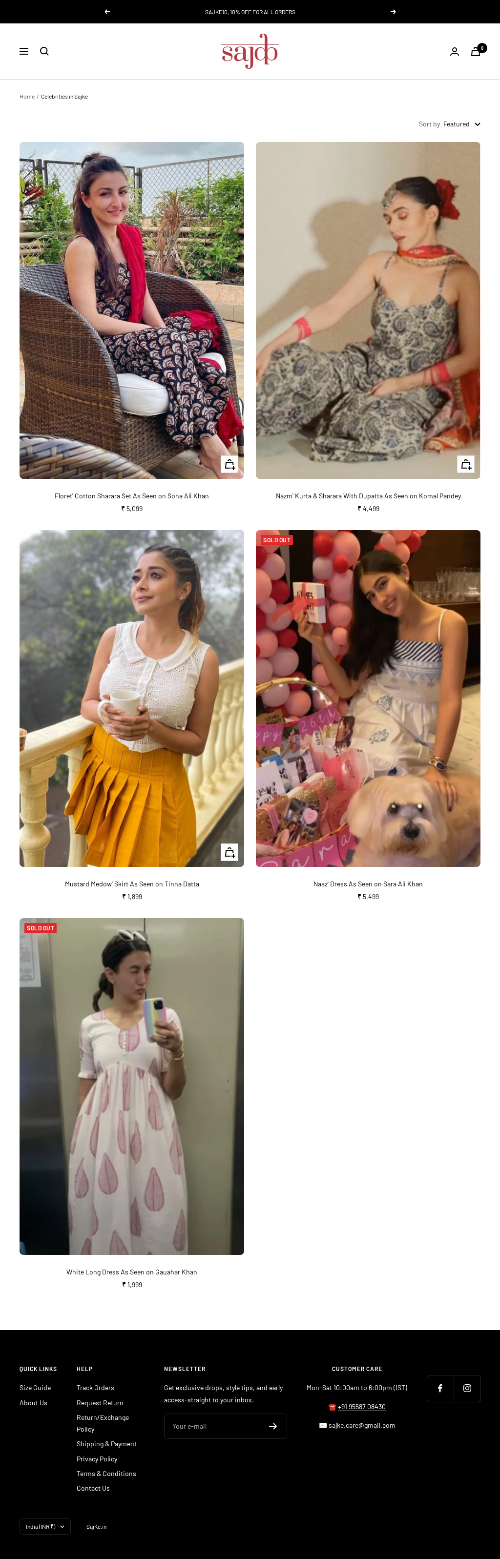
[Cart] (475, 51)
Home (27, 96)
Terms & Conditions (106, 1473)
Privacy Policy (97, 1459)
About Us (33, 1402)
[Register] (273, 1426)
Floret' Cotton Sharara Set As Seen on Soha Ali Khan (132, 496)
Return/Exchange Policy (103, 1423)
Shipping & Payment (107, 1443)
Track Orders (95, 1387)
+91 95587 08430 (362, 1406)
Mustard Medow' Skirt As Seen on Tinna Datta (132, 884)
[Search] (44, 51)
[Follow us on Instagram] (467, 1388)
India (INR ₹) (40, 1526)
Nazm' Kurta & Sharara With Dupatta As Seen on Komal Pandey (368, 496)
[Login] (454, 51)
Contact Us (93, 1488)
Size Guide (35, 1387)
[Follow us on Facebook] (440, 1388)
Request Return (100, 1402)
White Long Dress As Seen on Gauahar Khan (131, 1272)
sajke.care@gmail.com (362, 1425)
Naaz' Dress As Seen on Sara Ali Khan (368, 884)
